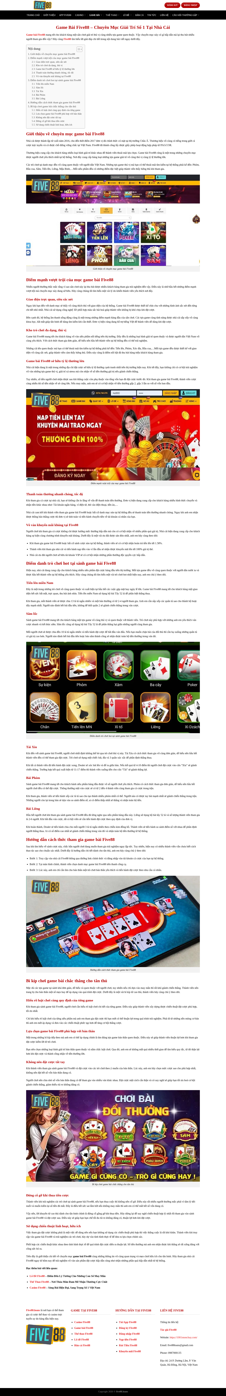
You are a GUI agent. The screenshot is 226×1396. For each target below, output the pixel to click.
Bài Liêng (40, 98)
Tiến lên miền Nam (45, 84)
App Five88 (65, 15)
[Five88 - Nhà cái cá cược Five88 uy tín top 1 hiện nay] (43, 5)
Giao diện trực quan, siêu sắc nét (51, 62)
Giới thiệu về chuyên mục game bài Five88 (52, 54)
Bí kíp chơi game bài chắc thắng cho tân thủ (53, 106)
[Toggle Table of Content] (78, 49)
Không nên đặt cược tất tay (48, 117)
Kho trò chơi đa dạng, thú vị (49, 65)
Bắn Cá (139, 15)
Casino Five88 (37, 1287)
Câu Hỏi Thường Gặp (184, 15)
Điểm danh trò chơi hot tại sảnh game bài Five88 (55, 80)
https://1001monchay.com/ (183, 1337)
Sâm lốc (40, 87)
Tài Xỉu (39, 91)
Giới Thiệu (49, 15)
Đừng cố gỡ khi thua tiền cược (50, 121)
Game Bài (94, 15)
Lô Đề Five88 (37, 1276)
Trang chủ (33, 15)
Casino (79, 15)
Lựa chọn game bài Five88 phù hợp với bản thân (59, 114)
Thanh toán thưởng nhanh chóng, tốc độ (54, 72)
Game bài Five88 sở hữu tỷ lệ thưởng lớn (55, 69)
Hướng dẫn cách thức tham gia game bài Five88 (55, 102)
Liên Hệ (164, 15)
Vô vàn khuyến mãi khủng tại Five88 (53, 76)
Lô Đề (126, 15)
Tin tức (151, 15)
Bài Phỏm (40, 95)
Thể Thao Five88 (39, 1281)
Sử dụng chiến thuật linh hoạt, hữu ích (54, 125)
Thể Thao (111, 15)
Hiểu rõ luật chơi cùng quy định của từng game (58, 110)
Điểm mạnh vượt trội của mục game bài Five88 (54, 58)
